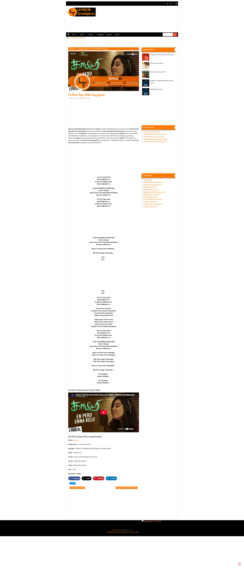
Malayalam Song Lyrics (152, 194)
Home (74, 49)
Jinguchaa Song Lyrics (152, 132)
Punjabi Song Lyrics (151, 197)
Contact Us (124, 532)
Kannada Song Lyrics (151, 190)
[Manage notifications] (239, 563)
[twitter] (170, 3)
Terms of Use (134, 532)
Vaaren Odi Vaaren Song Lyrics (125, 487)
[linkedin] (173, 3)
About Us (116, 532)
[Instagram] (176, 3)
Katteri (76, 440)
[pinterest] (167, 3)
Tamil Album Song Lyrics (153, 199)
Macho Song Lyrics (156, 63)
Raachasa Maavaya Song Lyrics (155, 134)
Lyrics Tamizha (76, 98)
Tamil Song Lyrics (83, 49)
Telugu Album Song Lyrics (153, 204)
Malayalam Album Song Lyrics (155, 192)
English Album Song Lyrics (153, 182)
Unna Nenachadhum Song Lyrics (155, 141)
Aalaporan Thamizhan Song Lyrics (162, 54)
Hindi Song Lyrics (150, 187)
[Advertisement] (145, 19)
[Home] (68, 34)
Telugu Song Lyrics (150, 207)
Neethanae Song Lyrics (158, 72)
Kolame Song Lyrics (78, 487)
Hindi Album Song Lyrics (153, 185)
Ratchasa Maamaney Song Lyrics (155, 139)
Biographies (148, 180)
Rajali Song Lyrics (156, 89)
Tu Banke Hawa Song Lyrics (154, 137)
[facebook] (164, 3)
